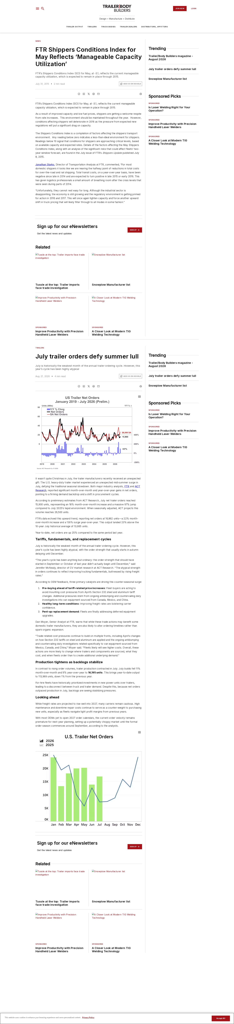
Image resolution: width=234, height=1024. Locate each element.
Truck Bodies (108, 27)
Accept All (220, 1018)
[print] (140, 94)
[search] (43, 9)
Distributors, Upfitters (154, 27)
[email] (98, 94)
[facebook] (79, 94)
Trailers (92, 27)
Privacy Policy (88, 1018)
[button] (37, 9)
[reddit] (93, 94)
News (38, 41)
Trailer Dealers (128, 27)
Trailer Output (74, 27)
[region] (117, 1018)
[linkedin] (83, 94)
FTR (126, 486)
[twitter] (88, 94)
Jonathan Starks (44, 164)
